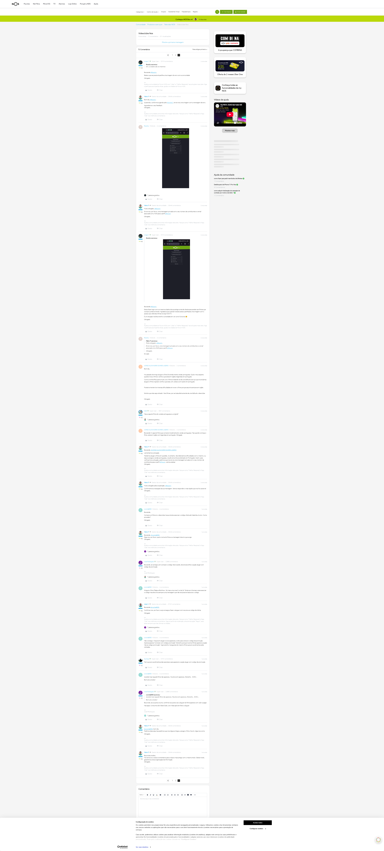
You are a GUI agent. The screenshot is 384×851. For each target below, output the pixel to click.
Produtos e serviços (154, 24)
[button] (226, 12)
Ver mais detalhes (142, 847)
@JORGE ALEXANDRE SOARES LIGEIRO (163, 450)
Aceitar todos (257, 823)
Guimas (146, 659)
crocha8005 (148, 509)
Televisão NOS (169, 24)
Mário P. (146, 96)
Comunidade (140, 24)
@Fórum (168, 213)
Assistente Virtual (173, 11)
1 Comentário (219, 181)
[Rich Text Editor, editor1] (173, 807)
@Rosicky (153, 72)
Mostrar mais (230, 130)
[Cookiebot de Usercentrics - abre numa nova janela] (122, 847)
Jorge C (146, 61)
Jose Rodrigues (149, 561)
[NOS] (15, 4)
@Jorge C (170, 102)
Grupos (163, 11)
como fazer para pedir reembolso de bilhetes (228, 178)
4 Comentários (219, 187)
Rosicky (146, 126)
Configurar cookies (257, 828)
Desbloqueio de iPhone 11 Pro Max (225, 184)
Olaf (145, 411)
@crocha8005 (155, 535)
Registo (195, 11)
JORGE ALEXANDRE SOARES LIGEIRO (156, 365)
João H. (146, 604)
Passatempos (186, 11)
